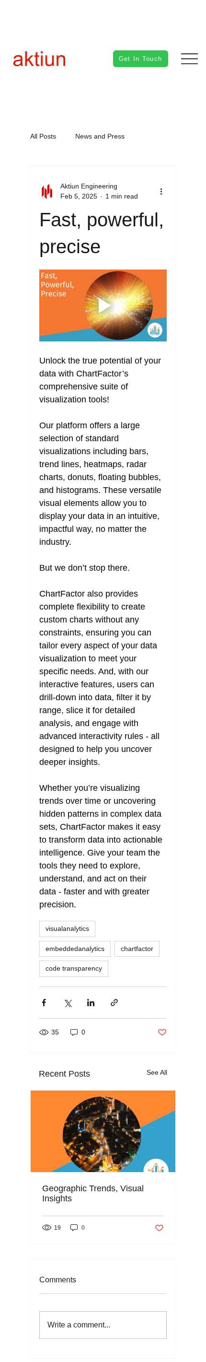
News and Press (100, 136)
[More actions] (161, 191)
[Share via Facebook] (43, 1002)
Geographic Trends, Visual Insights (93, 1193)
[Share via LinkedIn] (90, 1002)
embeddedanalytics (75, 948)
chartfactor (137, 948)
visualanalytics (67, 928)
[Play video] (103, 305)
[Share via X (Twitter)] (67, 1002)
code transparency (74, 968)
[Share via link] (114, 1002)
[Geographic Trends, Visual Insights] (103, 1131)
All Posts (43, 136)
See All (157, 1072)
